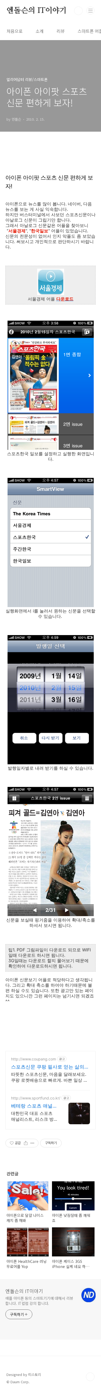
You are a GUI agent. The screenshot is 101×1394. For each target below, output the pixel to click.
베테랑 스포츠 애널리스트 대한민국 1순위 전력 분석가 (34, 1106)
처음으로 (14, 31)
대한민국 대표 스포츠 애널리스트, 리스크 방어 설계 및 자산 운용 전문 (34, 1116)
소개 (40, 31)
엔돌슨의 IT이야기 (36, 11)
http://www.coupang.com (33, 1059)
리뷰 (61, 31)
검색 (78, 11)
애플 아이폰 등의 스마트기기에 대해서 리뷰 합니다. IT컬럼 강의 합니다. (39, 1300)
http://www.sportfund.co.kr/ (35, 1098)
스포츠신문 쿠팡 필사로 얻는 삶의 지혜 (47, 1067)
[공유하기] (25, 1143)
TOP (90, 1376)
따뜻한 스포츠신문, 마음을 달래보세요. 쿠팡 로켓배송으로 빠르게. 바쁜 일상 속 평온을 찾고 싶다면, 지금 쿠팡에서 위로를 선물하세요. (49, 1077)
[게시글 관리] (32, 1143)
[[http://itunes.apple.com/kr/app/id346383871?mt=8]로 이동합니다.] (50, 293)
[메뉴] (90, 10)
